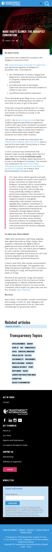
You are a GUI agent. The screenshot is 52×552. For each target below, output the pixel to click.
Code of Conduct (10, 529)
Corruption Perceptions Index (15, 445)
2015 (22, 142)
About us (6, 430)
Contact (6, 402)
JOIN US (10, 469)
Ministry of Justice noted (25, 120)
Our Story (7, 435)
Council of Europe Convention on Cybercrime (27, 65)
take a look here (23, 290)
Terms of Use (41, 529)
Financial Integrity (12, 326)
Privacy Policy (26, 532)
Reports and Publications (13, 440)
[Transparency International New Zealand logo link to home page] (11, 3)
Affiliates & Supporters (12, 461)
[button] (41, 3)
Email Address (12, 494)
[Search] (48, 3)
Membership (8, 456)
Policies (22, 529)
